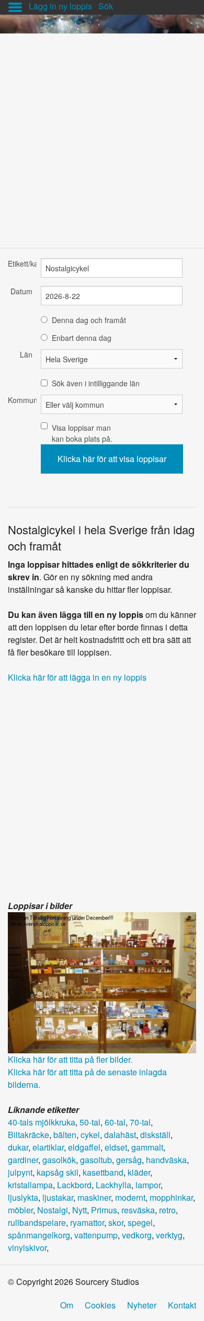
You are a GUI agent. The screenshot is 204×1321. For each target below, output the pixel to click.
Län (26, 354)
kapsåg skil (57, 1172)
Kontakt (182, 1305)
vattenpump (96, 1235)
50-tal (90, 1122)
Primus (104, 1210)
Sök (105, 6)
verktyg (169, 1235)
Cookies (100, 1305)
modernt (130, 1197)
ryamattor (87, 1222)
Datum (21, 291)
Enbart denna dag (81, 337)
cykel (90, 1135)
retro (167, 1210)
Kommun (20, 400)
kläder (139, 1172)
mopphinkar (171, 1197)
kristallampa (30, 1185)
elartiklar (48, 1147)
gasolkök (59, 1160)
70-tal (140, 1122)
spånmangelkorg (39, 1235)
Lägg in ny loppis (60, 6)
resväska (138, 1210)
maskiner (94, 1197)
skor (115, 1222)
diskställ (155, 1135)
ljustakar (57, 1197)
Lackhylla (113, 1185)
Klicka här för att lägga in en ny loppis (77, 677)
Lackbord (74, 1185)
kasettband (103, 1172)
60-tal (115, 1122)
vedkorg (137, 1235)
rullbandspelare (37, 1222)
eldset (116, 1147)
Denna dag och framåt (89, 320)
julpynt (20, 1172)
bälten (64, 1135)
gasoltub (96, 1160)
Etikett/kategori (20, 263)
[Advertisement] (102, 135)
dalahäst (120, 1135)
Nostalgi (52, 1210)
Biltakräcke (28, 1135)
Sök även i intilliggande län (96, 383)
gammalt (147, 1147)
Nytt (79, 1210)
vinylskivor (27, 1248)
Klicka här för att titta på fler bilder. (70, 1059)
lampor (148, 1185)
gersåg (129, 1160)
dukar (18, 1147)
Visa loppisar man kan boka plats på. (82, 433)
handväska (166, 1160)
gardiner (23, 1160)
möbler (20, 1210)
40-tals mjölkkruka (41, 1122)
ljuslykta (23, 1197)
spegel (140, 1222)
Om (66, 1305)
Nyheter (141, 1305)
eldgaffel (84, 1147)
